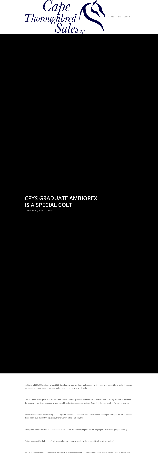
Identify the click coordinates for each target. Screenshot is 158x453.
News (50, 210)
